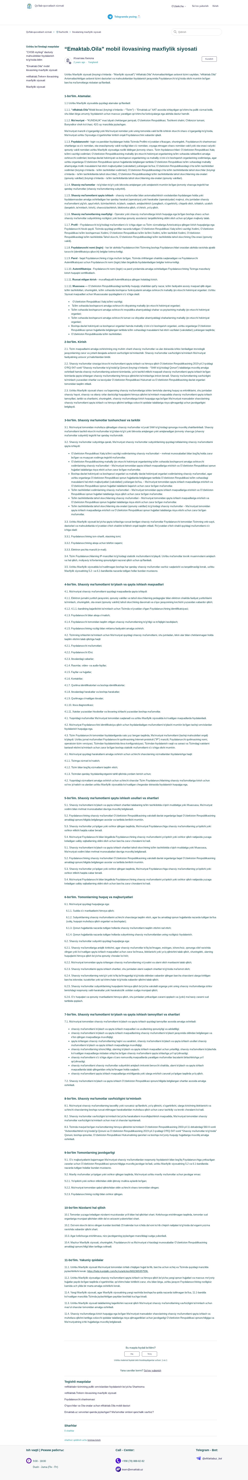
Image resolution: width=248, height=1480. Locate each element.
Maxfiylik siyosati (35, 86)
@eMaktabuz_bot (212, 1458)
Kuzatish (209, 59)
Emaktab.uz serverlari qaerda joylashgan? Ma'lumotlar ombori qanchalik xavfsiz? (109, 1412)
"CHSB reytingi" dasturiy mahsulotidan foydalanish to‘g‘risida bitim (40, 56)
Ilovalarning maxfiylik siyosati (86, 32)
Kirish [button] (215, 6)
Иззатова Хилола (84, 58)
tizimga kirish (94, 1440)
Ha (132, 1354)
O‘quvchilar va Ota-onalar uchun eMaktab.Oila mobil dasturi (97, 1405)
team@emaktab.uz (132, 1469)
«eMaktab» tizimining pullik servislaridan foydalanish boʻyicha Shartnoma (104, 1386)
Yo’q (149, 1354)
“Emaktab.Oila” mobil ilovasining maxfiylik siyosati (41, 68)
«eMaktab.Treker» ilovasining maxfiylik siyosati (42, 78)
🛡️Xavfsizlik (62, 32)
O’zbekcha (178, 6)
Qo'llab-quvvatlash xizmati (39, 32)
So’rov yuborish (200, 6)
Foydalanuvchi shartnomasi (79, 1399)
